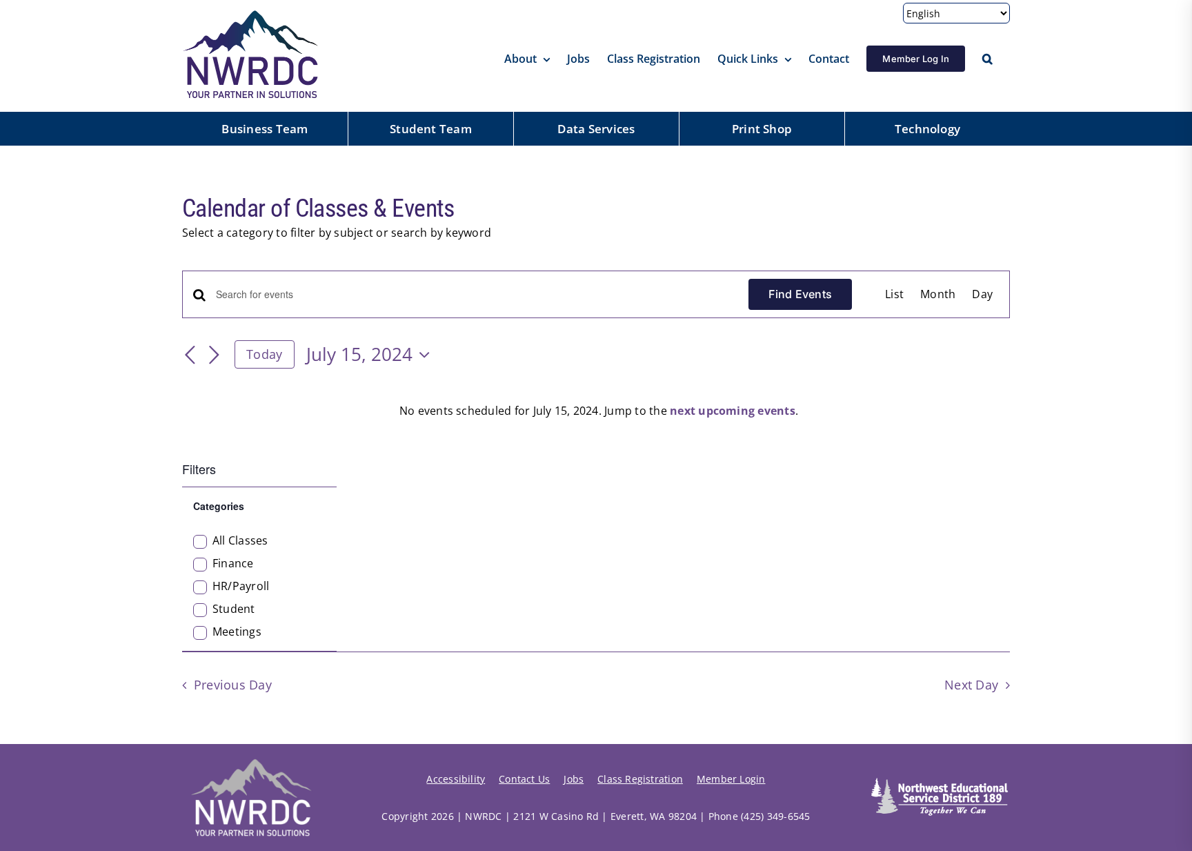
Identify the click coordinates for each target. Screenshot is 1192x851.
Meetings (236, 631)
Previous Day (233, 684)
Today (264, 354)
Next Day (971, 684)
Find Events (800, 294)
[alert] (599, 411)
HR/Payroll (240, 586)
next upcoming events (732, 410)
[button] (987, 58)
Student (233, 609)
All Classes (240, 540)
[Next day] (214, 355)
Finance (233, 563)
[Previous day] (190, 355)
